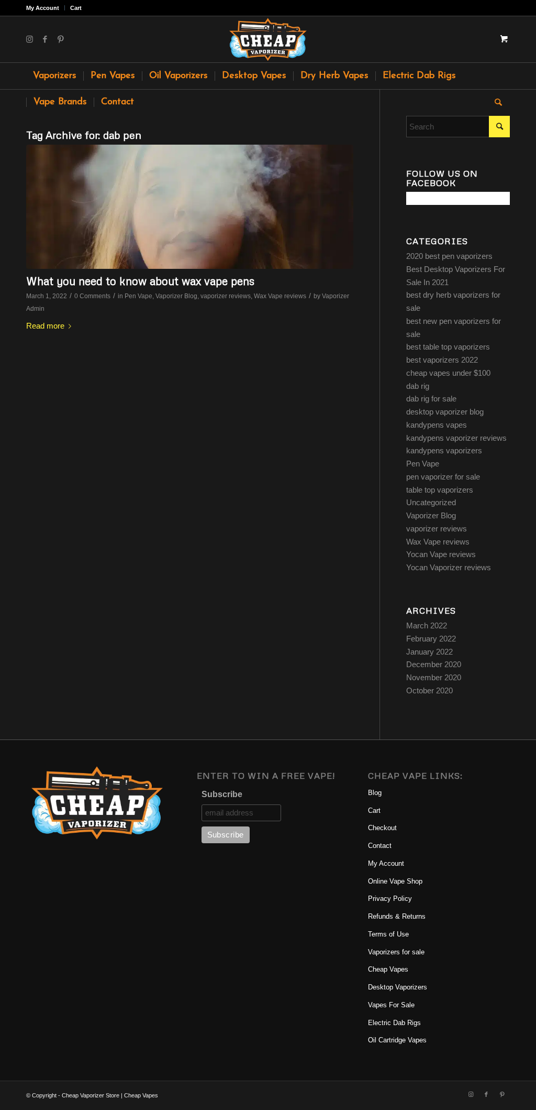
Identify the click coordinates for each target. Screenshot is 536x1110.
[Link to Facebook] (45, 39)
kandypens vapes (436, 424)
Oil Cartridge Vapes (397, 1040)
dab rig (417, 386)
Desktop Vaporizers (397, 987)
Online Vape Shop (395, 881)
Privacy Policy (390, 898)
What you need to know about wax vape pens (140, 281)
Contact (380, 846)
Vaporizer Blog (176, 296)
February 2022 (431, 638)
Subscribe (222, 794)
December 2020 (433, 664)
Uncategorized (431, 502)
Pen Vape (138, 296)
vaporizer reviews (225, 296)
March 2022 (426, 625)
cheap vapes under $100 (448, 372)
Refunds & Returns (397, 916)
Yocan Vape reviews (441, 554)
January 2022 (429, 651)
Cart (76, 8)
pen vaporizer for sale (443, 476)
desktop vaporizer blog (445, 411)
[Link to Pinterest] (61, 39)
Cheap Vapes (388, 969)
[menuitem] (45, 7)
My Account (42, 8)
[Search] (495, 102)
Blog (375, 793)
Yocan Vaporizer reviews (448, 567)
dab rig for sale (431, 398)
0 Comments (92, 296)
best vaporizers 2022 (442, 359)
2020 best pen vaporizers (449, 256)
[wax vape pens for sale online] (189, 207)
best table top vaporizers (448, 346)
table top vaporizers (439, 489)
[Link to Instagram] (29, 39)
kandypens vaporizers (444, 450)
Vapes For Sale (391, 1005)
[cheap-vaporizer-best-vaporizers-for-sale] (267, 39)
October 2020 (429, 690)
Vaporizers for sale (396, 952)
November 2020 (433, 677)
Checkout (382, 828)
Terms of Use (388, 934)
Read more (45, 325)
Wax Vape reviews (280, 296)
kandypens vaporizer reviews (456, 437)
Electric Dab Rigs (394, 1023)
